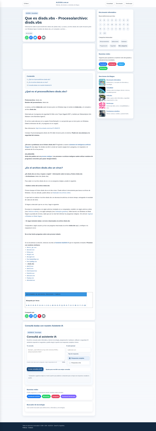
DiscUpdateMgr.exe (33, 259)
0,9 (85, 305)
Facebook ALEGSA (34, 396)
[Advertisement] (59, 56)
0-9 (104, 33)
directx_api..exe (31, 247)
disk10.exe (30, 266)
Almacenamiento (104, 41)
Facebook (103, 64)
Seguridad (113, 46)
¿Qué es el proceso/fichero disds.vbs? (39, 79)
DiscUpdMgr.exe (32, 261)
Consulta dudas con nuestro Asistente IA (40, 85)
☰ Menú (26, 3)
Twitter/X (121, 64)
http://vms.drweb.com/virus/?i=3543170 (48, 128)
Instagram (56, 396)
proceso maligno (46, 156)
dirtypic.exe (30, 254)
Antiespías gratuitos (61, 211)
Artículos (109, 95)
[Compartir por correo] (43, 37)
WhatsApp (46, 396)
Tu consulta (30, 346)
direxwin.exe (30, 250)
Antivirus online (33, 211)
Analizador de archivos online (61, 193)
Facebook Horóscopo (68, 396)
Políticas (25, 427)
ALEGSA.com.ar (62, 2)
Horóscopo (129, 3)
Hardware (124, 41)
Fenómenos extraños (113, 111)
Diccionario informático (113, 80)
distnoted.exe (31, 280)
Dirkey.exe (30, 252)
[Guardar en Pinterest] (39, 37)
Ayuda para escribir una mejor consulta (58, 369)
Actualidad (110, 3)
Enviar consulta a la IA (35, 369)
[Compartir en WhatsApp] (27, 37)
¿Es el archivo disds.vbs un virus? (38, 82)
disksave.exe (31, 275)
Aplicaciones (115, 41)
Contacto (30, 427)
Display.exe (30, 278)
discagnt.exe (30, 257)
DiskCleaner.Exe (32, 271)
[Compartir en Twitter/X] (35, 37)
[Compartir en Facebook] (31, 37)
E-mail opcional (70, 346)
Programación (103, 46)
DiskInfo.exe (30, 273)
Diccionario (119, 3)
